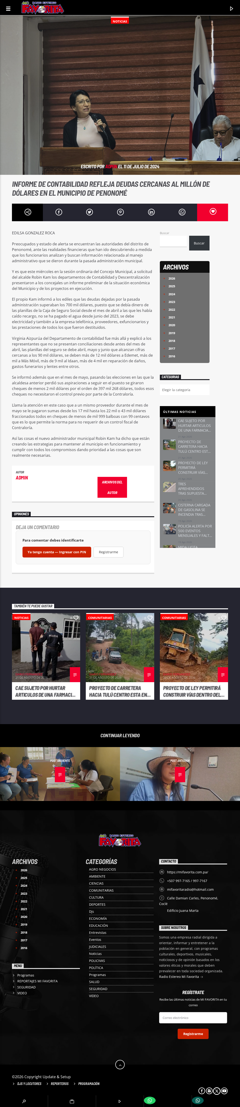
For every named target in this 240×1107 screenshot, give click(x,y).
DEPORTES (97, 904)
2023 (169, 302)
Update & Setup (57, 1076)
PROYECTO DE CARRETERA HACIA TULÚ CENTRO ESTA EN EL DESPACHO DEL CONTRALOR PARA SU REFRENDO (119, 691)
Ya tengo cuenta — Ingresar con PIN (57, 552)
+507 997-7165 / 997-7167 (187, 881)
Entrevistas (97, 932)
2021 (169, 317)
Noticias (120, 21)
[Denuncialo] (150, 1100)
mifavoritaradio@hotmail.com (190, 889)
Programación (88, 1084)
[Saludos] (198, 1100)
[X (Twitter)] (217, 1091)
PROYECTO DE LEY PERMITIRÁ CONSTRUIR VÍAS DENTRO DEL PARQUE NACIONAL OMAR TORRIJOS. (192, 691)
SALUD (94, 982)
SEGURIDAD (98, 989)
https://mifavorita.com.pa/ (187, 872)
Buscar (164, 233)
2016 (169, 356)
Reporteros (59, 1084)
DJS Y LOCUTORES (29, 1084)
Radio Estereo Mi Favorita (179, 976)
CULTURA (96, 897)
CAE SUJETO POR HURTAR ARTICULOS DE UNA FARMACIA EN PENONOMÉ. (45, 691)
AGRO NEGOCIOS (102, 869)
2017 (169, 348)
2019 (169, 333)
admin (111, 166)
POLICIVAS (97, 960)
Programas (97, 974)
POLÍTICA (96, 967)
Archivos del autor (112, 487)
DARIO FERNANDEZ (28, 674)
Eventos (95, 939)
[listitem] (187, 429)
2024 (169, 294)
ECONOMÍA (98, 918)
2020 (169, 325)
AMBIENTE (97, 876)
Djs (91, 911)
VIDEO (94, 996)
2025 (169, 286)
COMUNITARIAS (100, 618)
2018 (169, 341)
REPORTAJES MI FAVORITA (37, 981)
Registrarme (108, 552)
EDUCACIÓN (98, 925)
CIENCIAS (96, 883)
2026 (169, 278)
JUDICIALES (97, 946)
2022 (169, 309)
